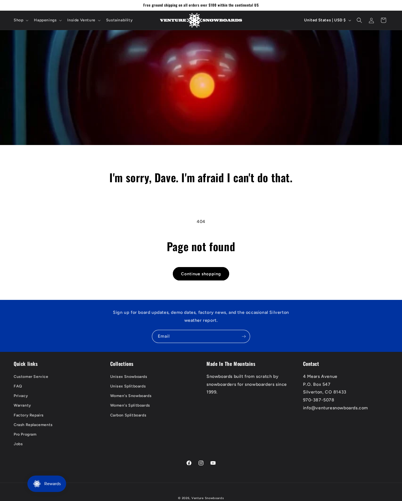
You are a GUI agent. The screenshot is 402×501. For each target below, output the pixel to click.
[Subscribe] (244, 336)
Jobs (18, 444)
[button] (20, 20)
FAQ (18, 386)
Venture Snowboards (207, 498)
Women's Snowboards (131, 395)
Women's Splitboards (130, 405)
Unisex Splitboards (128, 386)
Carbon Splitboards (128, 415)
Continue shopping (201, 273)
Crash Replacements (33, 424)
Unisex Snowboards (128, 376)
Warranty (22, 405)
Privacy (21, 395)
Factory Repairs (29, 415)
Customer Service (31, 376)
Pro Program (25, 434)
